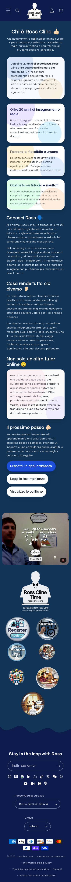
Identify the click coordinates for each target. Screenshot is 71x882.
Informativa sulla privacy (37, 863)
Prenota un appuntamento (31, 466)
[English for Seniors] (50, 677)
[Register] (21, 629)
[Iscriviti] (58, 766)
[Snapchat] (35, 776)
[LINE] (16, 776)
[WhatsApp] (61, 776)
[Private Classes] (36, 703)
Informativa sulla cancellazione (37, 875)
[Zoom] (33, 784)
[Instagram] (9, 776)
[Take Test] (20, 653)
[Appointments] (52, 629)
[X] (48, 776)
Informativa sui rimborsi (50, 856)
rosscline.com (25, 856)
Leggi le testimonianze (27, 478)
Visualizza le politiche (26, 491)
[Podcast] (45, 784)
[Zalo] (22, 776)
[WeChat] (55, 776)
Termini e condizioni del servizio (30, 869)
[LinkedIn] (28, 776)
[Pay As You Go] (50, 652)
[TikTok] (41, 776)
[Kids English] (19, 676)
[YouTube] (26, 784)
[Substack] (39, 784)
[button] (8, 10)
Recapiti (57, 869)
